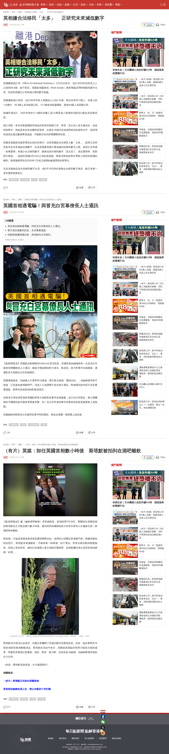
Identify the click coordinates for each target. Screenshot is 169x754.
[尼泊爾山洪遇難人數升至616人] (125, 390)
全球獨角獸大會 (30, 4)
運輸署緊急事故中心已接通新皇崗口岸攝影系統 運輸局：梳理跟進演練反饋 (150, 372)
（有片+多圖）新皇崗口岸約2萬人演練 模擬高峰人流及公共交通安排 (151, 82)
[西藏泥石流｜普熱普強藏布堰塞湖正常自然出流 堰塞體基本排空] (125, 152)
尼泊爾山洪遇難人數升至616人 (150, 385)
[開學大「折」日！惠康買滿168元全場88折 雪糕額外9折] (125, 118)
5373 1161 (76, 744)
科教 (99, 4)
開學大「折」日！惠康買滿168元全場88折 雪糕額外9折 (151, 115)
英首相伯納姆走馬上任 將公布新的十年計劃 (27, 689)
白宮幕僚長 (34, 425)
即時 (43, 4)
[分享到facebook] (103, 716)
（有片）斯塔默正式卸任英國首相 (21, 680)
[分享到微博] (103, 733)
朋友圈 (108, 4)
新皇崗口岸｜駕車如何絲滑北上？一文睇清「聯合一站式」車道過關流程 (152, 404)
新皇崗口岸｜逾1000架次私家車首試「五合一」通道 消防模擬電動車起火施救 (151, 168)
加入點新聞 (89, 738)
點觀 (67, 4)
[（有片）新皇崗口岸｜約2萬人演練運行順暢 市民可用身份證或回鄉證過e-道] (125, 101)
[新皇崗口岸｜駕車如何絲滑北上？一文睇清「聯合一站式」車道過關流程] (124, 407)
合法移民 (25, 179)
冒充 (23, 425)
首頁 (15, 4)
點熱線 (50, 738)
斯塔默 (24, 699)
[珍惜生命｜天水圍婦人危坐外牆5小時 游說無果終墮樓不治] (138, 52)
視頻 (51, 4)
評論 (59, 4)
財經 (83, 4)
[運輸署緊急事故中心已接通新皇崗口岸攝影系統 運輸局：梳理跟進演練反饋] (125, 373)
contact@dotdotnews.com (95, 744)
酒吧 (33, 699)
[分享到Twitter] (103, 727)
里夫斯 (41, 699)
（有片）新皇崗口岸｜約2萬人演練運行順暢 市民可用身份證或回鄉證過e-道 (151, 100)
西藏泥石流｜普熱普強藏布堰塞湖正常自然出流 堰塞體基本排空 (150, 149)
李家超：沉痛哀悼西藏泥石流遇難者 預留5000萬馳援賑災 (151, 132)
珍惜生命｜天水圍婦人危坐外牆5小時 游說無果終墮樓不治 (138, 71)
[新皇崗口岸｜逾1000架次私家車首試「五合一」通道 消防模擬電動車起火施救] (125, 169)
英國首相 (14, 179)
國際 (6, 25)
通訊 (44, 425)
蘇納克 (43, 179)
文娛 (91, 4)
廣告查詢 (62, 738)
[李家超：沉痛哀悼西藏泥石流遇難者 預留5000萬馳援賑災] (125, 135)
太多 (34, 179)
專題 (117, 4)
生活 (75, 4)
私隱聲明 (103, 738)
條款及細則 (116, 738)
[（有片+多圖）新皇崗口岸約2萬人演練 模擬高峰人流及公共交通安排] (125, 85)
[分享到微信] (103, 722)
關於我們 (75, 738)
